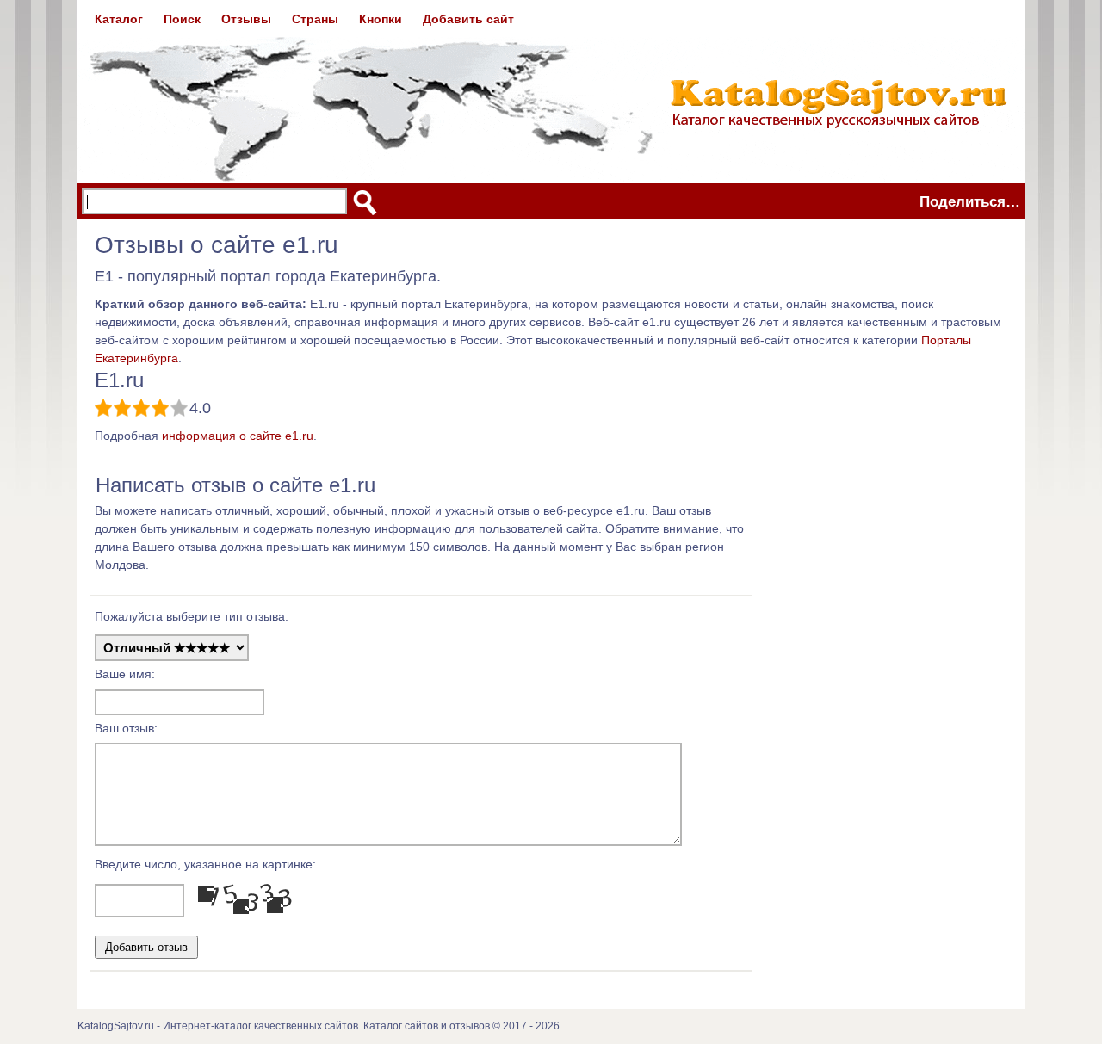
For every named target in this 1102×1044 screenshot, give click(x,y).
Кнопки (380, 19)
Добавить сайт (468, 19)
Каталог (119, 19)
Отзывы (246, 19)
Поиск (182, 19)
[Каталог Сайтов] (551, 91)
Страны (315, 19)
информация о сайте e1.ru (237, 435)
